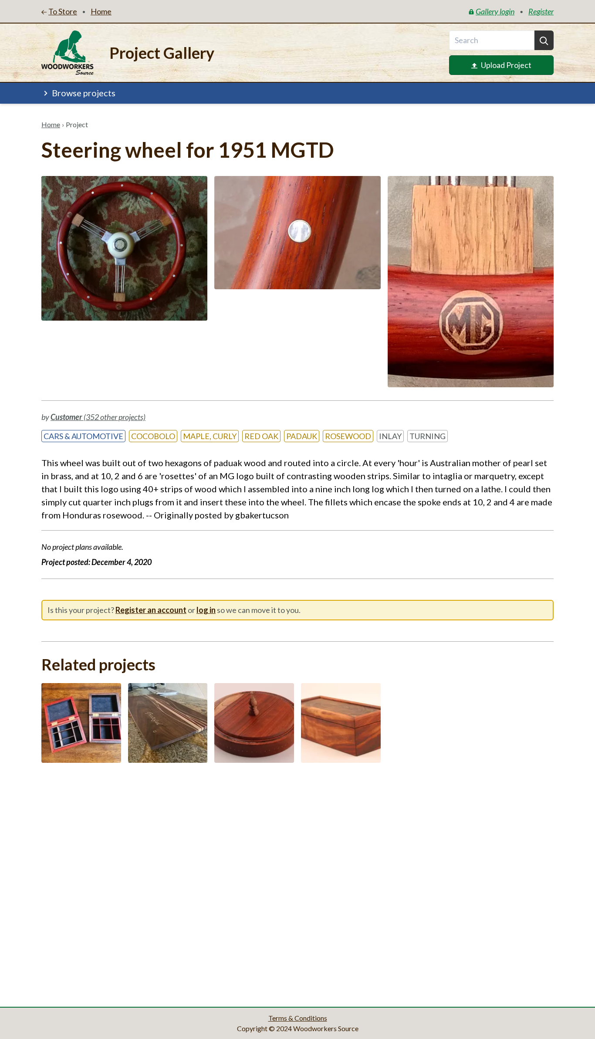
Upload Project (506, 65)
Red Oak (261, 436)
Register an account (150, 610)
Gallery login (495, 11)
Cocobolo (153, 436)
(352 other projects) (98, 417)
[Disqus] (297, 882)
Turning (427, 436)
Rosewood (348, 436)
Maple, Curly (210, 436)
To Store (62, 11)
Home (50, 124)
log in (206, 610)
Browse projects (83, 93)
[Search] (544, 40)
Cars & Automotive (83, 436)
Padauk (301, 436)
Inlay (390, 436)
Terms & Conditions (297, 1018)
